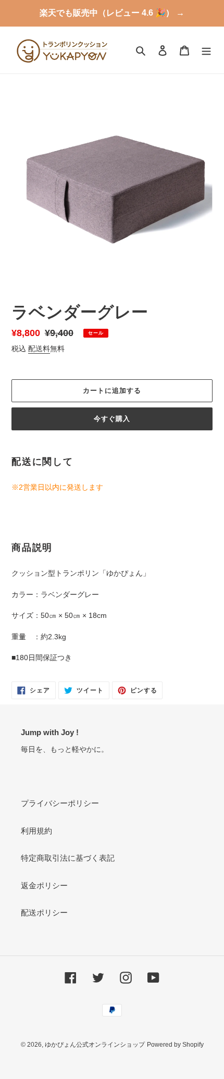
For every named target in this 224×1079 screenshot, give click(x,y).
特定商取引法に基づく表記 (68, 857)
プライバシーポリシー (60, 803)
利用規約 (36, 830)
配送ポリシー (44, 912)
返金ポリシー (44, 885)
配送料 (39, 348)
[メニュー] (206, 50)
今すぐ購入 (112, 419)
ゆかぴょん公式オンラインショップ (95, 1044)
